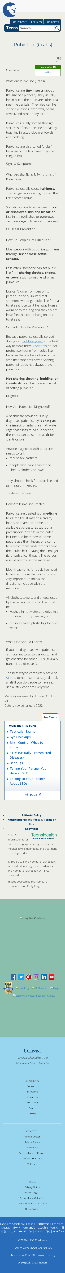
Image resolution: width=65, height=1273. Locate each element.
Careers (32, 1108)
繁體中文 (43, 1224)
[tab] (50, 717)
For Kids (36, 22)
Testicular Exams (22, 731)
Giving (32, 1113)
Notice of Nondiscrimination (32, 1203)
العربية (12, 1231)
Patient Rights (32, 1192)
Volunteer (32, 1164)
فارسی (42, 1227)
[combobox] (36, 28)
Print (33, 795)
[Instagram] (36, 976)
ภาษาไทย (58, 1231)
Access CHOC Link (32, 1158)
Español (31, 1224)
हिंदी (48, 1231)
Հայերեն (29, 1227)
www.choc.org (46, 1255)
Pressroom (32, 1102)
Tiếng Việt (57, 1224)
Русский (54, 1227)
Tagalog (5, 1227)
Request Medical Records (32, 1153)
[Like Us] (13, 976)
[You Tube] (51, 976)
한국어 (16, 1227)
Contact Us (32, 1086)
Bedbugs (16, 763)
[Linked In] (44, 976)
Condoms (40, 346)
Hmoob (39, 1231)
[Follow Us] (21, 976)
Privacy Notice (32, 1187)
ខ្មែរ (31, 1231)
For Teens (52, 22)
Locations (32, 1097)
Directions (32, 1091)
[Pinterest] (28, 976)
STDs (9, 678)
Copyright (31, 828)
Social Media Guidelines (32, 1198)
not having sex (32, 341)
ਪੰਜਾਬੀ (23, 1231)
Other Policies (32, 1209)
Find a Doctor (32, 1136)
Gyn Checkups (20, 737)
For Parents (19, 22)
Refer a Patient (33, 1142)
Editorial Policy (31, 815)
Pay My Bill (32, 1147)
